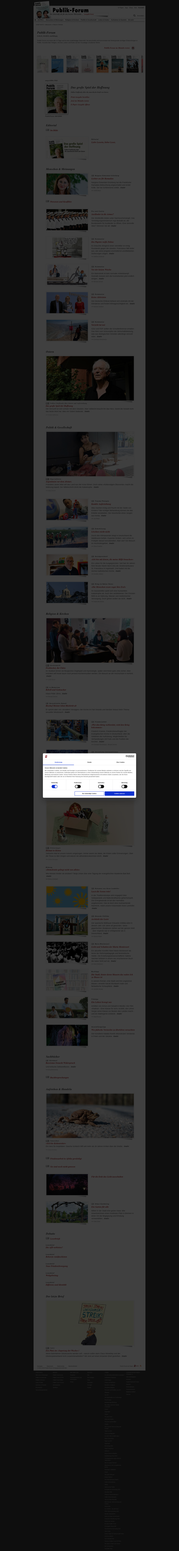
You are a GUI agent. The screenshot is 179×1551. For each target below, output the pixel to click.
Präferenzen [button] (77, 782)
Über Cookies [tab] (120, 762)
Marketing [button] (125, 782)
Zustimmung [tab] (58, 762)
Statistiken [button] (101, 782)
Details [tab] (89, 762)
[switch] (78, 786)
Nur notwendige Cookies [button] (89, 793)
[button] (54, 782)
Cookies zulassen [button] (119, 793)
